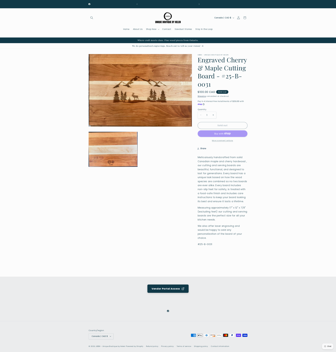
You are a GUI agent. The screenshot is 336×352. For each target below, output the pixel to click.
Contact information (220, 346)
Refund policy (152, 346)
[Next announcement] (199, 4)
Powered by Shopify (134, 346)
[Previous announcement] (137, 4)
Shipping (202, 96)
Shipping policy (201, 346)
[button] (92, 18)
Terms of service (184, 346)
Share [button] (203, 148)
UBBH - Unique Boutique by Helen (110, 346)
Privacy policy (167, 346)
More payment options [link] (222, 140)
